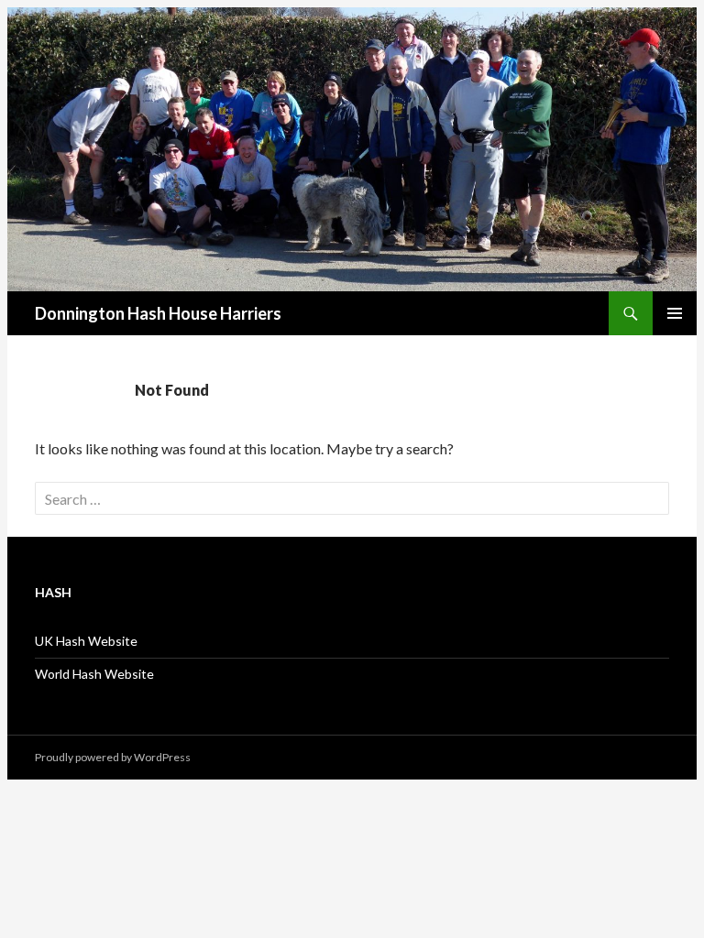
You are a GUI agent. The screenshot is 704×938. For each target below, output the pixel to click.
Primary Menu (675, 313)
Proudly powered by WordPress (113, 757)
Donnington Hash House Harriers (158, 313)
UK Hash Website (86, 641)
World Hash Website (94, 674)
